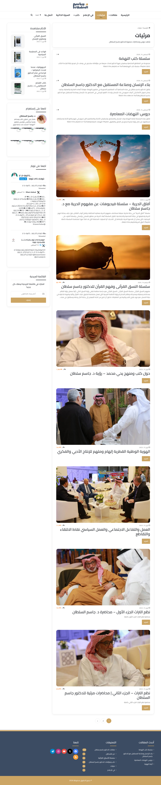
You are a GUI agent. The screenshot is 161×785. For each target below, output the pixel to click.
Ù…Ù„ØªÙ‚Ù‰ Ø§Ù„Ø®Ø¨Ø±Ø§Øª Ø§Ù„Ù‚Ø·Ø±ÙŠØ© (33, 241)
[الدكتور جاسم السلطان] (80, 6)
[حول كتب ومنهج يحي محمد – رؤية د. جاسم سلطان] (103, 338)
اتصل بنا (49, 15)
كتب (77, 15)
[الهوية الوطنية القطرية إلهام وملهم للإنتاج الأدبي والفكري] (103, 416)
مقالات (113, 15)
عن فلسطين (110, 753)
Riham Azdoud (31, 192)
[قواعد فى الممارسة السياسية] (18, 57)
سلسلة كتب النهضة (134, 58)
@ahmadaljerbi (39, 256)
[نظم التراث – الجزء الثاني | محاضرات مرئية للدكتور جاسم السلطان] (103, 658)
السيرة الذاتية (63, 15)
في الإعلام (88, 15)
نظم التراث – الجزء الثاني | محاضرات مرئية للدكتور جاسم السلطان (107, 695)
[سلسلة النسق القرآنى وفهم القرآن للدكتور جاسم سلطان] (103, 257)
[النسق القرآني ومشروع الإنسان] (18, 41)
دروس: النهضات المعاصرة (130, 113)
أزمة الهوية (148, 764)
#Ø (15, 198)
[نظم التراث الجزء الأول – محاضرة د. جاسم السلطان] (103, 577)
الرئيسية (125, 15)
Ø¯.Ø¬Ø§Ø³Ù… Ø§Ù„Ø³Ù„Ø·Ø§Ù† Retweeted (33, 187)
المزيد (146, 71)
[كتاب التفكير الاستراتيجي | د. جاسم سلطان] (18, 88)
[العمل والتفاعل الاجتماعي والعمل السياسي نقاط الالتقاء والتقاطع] (103, 494)
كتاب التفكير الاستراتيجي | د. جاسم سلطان (37, 85)
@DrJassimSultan (39, 224)
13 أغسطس (20, 192)
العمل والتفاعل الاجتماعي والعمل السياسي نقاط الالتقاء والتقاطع (105, 531)
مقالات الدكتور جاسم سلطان (105, 749)
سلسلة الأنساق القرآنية (106, 758)
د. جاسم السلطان (27, 116)
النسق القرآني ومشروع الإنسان (39, 37)
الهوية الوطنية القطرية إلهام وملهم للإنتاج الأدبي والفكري (103, 451)
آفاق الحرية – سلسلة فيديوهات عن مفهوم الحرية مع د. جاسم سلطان (106, 206)
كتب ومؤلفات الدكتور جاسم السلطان (102, 762)
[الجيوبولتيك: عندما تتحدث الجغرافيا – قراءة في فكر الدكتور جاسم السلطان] (18, 73)
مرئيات (101, 15)
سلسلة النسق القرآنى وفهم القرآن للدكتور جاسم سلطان (105, 286)
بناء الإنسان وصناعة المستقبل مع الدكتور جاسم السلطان (106, 84)
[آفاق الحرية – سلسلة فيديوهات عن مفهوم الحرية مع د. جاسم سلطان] (103, 166)
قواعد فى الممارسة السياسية (37, 53)
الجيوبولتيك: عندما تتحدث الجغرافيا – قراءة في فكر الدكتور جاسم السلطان (37, 71)
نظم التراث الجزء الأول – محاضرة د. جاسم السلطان (111, 611)
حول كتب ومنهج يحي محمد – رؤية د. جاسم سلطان (110, 373)
